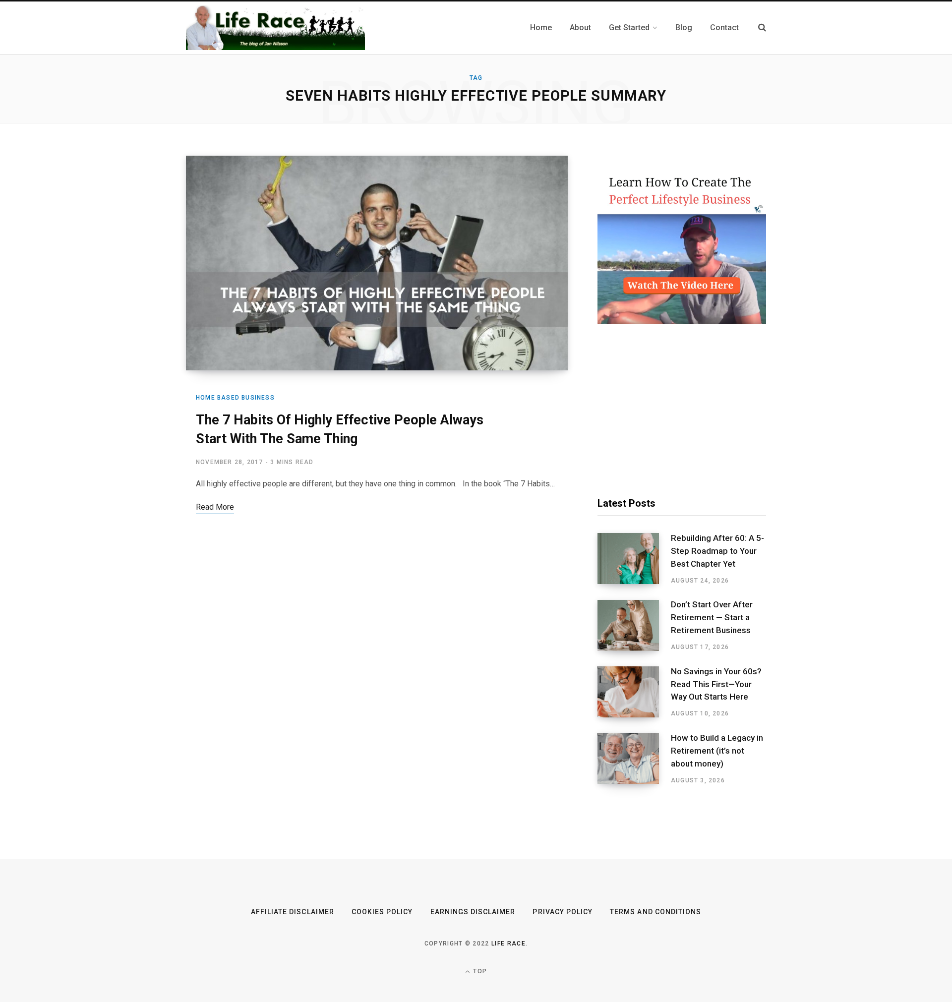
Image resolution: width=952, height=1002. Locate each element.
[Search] (762, 27)
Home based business (235, 397)
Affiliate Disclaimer (292, 912)
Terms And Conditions (655, 912)
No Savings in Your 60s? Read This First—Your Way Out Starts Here (716, 684)
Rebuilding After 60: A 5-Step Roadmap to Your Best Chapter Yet (717, 551)
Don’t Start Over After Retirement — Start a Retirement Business (712, 617)
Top (479, 971)
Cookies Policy (382, 912)
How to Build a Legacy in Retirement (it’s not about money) (717, 750)
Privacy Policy (563, 912)
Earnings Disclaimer (473, 912)
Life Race (508, 943)
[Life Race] (275, 27)
